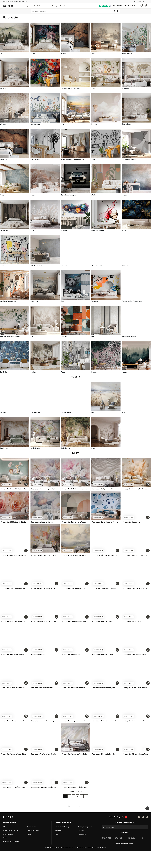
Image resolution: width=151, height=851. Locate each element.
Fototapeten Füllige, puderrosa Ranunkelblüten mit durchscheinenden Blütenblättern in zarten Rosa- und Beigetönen (74, 721)
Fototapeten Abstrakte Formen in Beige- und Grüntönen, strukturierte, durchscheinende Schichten (74, 688)
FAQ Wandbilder (8, 834)
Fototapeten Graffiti (38, 654)
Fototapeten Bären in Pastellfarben (135, 688)
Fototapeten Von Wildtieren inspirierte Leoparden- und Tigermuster (44, 754)
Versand (5, 838)
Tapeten (29, 834)
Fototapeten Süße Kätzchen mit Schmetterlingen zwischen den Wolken (13, 555)
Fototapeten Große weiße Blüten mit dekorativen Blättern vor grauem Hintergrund (13, 787)
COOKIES (81, 830)
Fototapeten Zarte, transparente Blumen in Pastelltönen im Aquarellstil (44, 489)
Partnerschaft (82, 834)
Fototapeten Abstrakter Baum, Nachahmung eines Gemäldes (105, 555)
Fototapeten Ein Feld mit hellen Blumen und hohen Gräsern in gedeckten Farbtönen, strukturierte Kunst (74, 787)
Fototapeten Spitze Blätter (132, 621)
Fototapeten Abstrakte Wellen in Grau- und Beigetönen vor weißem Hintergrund (74, 754)
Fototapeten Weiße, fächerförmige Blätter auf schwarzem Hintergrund (44, 621)
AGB (56, 834)
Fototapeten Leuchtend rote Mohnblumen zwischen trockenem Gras (135, 588)
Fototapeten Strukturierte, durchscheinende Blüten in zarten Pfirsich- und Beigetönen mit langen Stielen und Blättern (135, 654)
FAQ (4, 826)
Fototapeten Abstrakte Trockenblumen (135, 489)
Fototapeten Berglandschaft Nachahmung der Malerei (74, 555)
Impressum (58, 830)
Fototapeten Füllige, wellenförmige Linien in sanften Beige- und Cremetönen (105, 489)
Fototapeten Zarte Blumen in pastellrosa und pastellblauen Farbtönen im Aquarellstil (74, 489)
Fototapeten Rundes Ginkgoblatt (12, 654)
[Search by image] (114, 11)
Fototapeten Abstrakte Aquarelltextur (13, 754)
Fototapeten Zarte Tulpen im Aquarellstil (44, 721)
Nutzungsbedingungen (85, 826)
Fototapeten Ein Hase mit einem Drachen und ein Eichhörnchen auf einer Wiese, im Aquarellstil (13, 721)
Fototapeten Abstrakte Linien (102, 621)
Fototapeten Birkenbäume (71, 654)
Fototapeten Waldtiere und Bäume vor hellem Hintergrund (13, 621)
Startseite (71, 806)
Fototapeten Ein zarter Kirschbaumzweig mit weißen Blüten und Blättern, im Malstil (44, 688)
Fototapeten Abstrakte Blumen (42, 522)
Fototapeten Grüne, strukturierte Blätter (105, 721)
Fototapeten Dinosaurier (131, 522)
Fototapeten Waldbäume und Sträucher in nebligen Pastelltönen (44, 787)
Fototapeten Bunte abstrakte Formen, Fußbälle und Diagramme (105, 522)
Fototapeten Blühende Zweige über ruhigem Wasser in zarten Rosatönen (135, 754)
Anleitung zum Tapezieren (11, 841)
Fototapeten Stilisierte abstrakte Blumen (13, 522)
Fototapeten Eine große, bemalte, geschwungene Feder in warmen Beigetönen (105, 754)
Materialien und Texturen (11, 830)
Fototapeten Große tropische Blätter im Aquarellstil (44, 588)
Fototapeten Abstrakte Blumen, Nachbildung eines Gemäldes (135, 555)
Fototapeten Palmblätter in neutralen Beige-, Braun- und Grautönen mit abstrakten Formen (13, 688)
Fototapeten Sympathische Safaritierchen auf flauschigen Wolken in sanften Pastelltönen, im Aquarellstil (13, 489)
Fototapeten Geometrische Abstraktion (74, 522)
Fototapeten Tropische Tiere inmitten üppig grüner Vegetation (74, 621)
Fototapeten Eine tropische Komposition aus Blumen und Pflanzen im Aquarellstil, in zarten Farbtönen (74, 588)
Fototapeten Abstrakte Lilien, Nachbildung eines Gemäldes (44, 555)
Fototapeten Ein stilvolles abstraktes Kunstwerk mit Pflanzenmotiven (13, 588)
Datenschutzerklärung (62, 826)
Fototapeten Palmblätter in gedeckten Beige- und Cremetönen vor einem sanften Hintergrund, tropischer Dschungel (105, 688)
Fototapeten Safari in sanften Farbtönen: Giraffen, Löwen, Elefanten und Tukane (135, 721)
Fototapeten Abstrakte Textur (102, 654)
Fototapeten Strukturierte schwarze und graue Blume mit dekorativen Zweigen (105, 588)
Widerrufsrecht (31, 826)
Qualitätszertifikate (33, 830)
